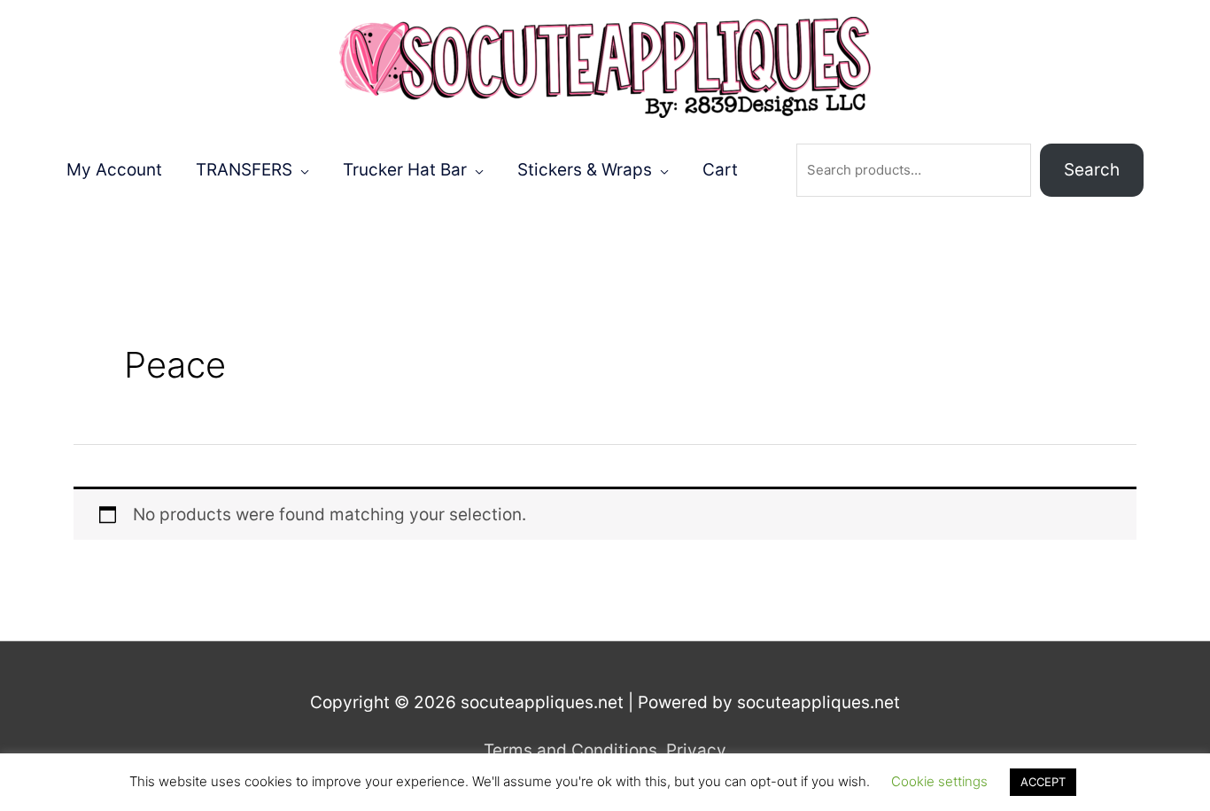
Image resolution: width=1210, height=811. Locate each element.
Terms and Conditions (570, 750)
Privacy (696, 750)
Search (1092, 170)
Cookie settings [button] (939, 781)
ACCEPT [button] (1043, 782)
